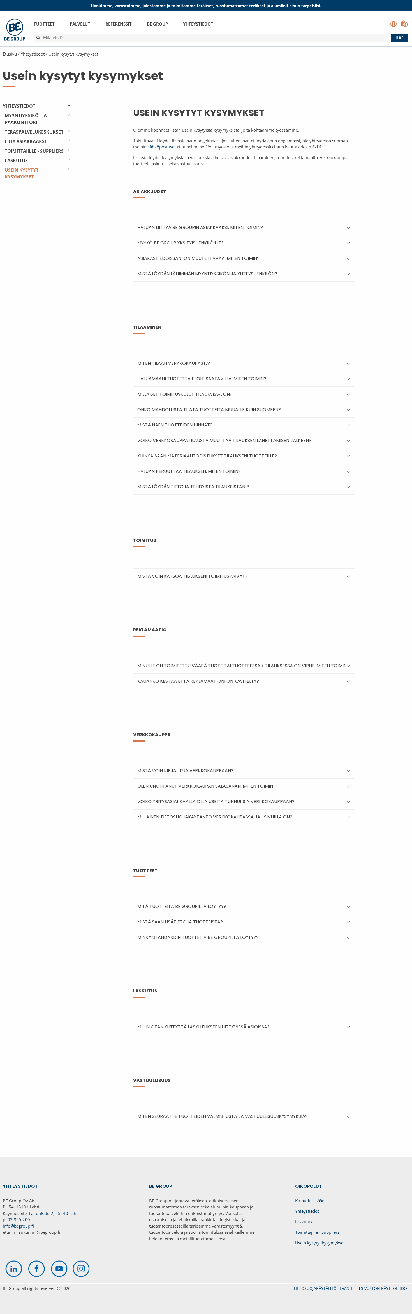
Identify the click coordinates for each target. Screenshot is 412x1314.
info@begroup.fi (18, 1226)
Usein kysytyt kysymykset (73, 54)
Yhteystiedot (198, 24)
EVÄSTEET (349, 1288)
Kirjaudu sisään (310, 1200)
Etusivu (10, 54)
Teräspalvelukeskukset (34, 132)
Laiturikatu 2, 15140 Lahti (54, 1213)
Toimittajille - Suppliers (34, 151)
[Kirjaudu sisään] (404, 23)
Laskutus (16, 160)
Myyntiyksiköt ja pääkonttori (26, 119)
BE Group (157, 24)
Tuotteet (44, 24)
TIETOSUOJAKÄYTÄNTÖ (315, 1288)
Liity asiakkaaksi (25, 141)
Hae (399, 37)
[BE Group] (14, 30)
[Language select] (393, 23)
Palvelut (80, 24)
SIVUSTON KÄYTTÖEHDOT (385, 1288)
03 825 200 (19, 1219)
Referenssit (118, 24)
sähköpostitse (161, 147)
